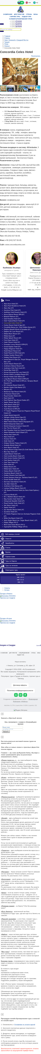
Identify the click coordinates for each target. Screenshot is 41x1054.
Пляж (6, 44)
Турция (7, 42)
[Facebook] (25, 695)
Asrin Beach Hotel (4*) (11, 447)
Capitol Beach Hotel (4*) (12, 454)
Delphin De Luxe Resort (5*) (13, 331)
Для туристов (19, 14)
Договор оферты (20, 685)
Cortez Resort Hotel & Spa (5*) (14, 325)
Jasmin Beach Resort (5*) (13, 364)
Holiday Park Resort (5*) (12, 357)
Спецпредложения (24, 652)
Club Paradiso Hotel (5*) (12, 319)
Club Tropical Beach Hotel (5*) (14, 321)
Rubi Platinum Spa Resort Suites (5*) (16, 400)
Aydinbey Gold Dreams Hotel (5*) (15, 312)
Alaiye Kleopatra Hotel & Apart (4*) (16, 432)
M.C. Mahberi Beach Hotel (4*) (14, 497)
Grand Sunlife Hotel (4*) (12, 479)
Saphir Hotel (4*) (9, 507)
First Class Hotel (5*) (11, 340)
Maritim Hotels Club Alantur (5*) (15, 387)
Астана (6, 590)
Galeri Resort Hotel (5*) (12, 342)
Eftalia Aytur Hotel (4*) (11, 469)
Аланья (7, 46)
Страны (29, 14)
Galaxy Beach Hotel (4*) (12, 471)
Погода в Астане (6, 618)
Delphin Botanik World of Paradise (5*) (17, 329)
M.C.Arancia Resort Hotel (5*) (14, 385)
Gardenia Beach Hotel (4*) (13, 473)
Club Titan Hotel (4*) (11, 462)
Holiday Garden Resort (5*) (13, 355)
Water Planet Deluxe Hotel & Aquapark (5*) (18, 421)
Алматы (7, 588)
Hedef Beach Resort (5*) (12, 351)
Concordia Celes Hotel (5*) (13, 323)
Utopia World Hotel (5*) (12, 415)
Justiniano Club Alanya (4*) (13, 486)
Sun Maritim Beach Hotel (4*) (14, 509)
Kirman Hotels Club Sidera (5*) (14, 376)
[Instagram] (20, 695)
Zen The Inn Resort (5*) (12, 428)
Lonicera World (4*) (10, 494)
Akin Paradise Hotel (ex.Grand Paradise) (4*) (19, 430)
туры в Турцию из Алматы (19, 676)
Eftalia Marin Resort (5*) (12, 334)
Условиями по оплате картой (24, 1024)
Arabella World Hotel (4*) (12, 445)
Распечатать (35, 56)
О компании (7, 14)
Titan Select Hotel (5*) (11, 406)
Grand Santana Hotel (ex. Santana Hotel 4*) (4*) (20, 477)
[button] (10, 88)
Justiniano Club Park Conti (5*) (14, 368)
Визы (36, 14)
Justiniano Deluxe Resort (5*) (14, 366)
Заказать (6, 731)
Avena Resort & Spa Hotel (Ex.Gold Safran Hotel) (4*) (22, 449)
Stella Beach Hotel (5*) (11, 404)
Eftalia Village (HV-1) (11, 522)
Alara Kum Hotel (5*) (11, 304)
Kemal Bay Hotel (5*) (11, 370)
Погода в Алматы (6, 593)
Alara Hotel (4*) (9, 437)
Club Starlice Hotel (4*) (12, 460)
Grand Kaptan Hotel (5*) (12, 346)
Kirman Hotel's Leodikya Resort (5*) (16, 374)
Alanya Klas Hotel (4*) (11, 434)
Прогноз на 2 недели (7, 598)
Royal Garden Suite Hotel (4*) (14, 503)
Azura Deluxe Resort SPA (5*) (14, 314)
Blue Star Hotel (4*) (10, 452)
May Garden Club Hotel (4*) (13, 499)
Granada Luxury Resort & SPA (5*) (16, 344)
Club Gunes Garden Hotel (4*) (14, 458)
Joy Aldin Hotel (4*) (10, 484)
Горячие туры (15, 16)
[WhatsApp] (16, 695)
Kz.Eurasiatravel (20, 9)
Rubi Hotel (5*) (9, 398)
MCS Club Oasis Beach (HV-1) (14, 524)
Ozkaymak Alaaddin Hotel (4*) (14, 501)
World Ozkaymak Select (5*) (13, 424)
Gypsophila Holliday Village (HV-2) (15, 527)
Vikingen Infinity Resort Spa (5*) (15, 417)
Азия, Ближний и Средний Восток (16, 40)
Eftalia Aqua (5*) (9, 336)
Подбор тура (26, 16)
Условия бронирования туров (20, 19)
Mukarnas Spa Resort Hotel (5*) (15, 391)
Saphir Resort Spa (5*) (11, 402)
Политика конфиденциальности (20, 690)
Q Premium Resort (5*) (12, 394)
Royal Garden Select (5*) (12, 396)
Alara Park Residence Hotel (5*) (15, 306)
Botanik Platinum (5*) (11, 316)
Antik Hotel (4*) (9, 441)
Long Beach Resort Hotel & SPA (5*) (16, 379)
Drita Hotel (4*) (9, 464)
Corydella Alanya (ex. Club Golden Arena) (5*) (20, 327)
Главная (7, 36)
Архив (38, 645)
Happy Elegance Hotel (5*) (13, 349)
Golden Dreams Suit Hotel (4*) (14, 475)
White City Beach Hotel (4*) (13, 518)
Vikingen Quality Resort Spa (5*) (15, 419)
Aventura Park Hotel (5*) (12, 310)
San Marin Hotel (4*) (11, 505)
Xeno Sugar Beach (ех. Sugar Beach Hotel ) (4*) (20, 520)
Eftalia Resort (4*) (10, 467)
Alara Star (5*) (9, 308)
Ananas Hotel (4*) (10, 439)
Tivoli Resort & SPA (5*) (12, 409)
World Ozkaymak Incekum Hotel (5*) (16, 426)
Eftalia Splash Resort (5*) (12, 338)
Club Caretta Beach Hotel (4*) (14, 456)
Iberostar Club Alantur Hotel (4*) (15, 482)
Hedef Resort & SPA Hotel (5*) (14, 353)
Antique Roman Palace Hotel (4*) (15, 443)
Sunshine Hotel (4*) (10, 512)
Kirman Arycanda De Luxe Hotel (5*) (16, 372)
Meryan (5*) (8, 389)
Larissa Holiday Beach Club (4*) (15, 488)
